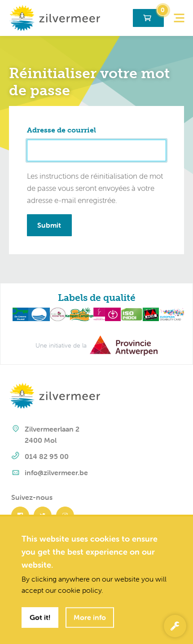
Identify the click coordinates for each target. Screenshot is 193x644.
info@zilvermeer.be (56, 472)
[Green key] (18, 313)
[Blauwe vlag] (37, 313)
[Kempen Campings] (78, 313)
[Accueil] (54, 17)
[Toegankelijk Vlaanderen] (111, 313)
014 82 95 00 (47, 456)
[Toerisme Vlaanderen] (97, 313)
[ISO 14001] (130, 313)
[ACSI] (149, 313)
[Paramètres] (175, 626)
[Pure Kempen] (56, 313)
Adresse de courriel (61, 130)
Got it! (40, 617)
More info (90, 617)
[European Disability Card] (172, 313)
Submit (49, 225)
